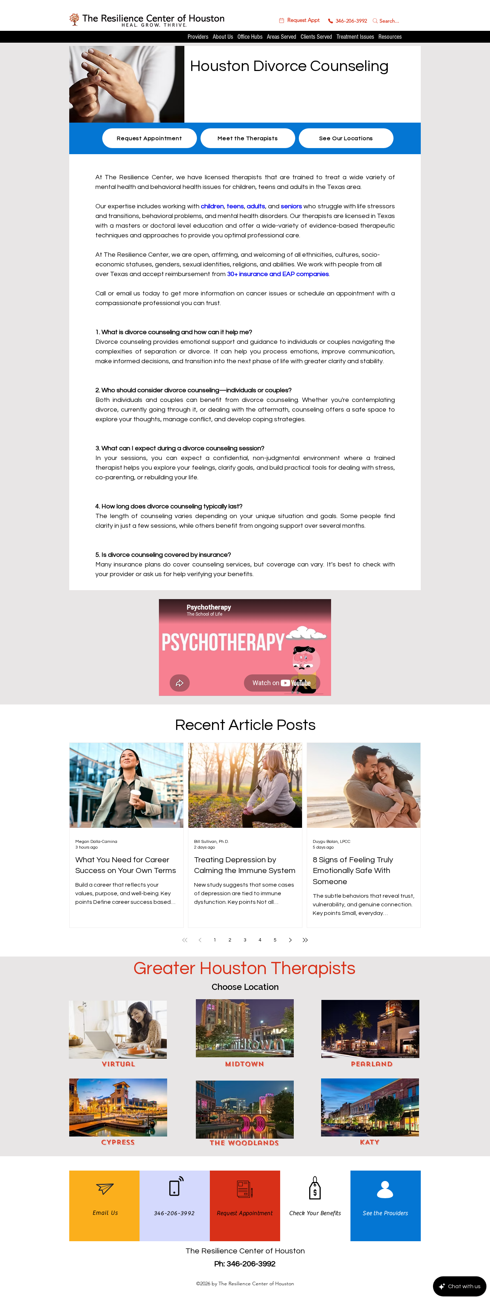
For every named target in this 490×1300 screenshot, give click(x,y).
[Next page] (290, 940)
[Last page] (305, 940)
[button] (298, 20)
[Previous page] (199, 940)
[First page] (184, 940)
